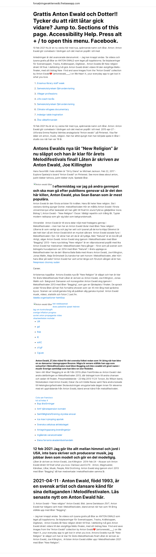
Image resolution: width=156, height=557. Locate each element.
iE (38, 337)
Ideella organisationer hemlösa (49, 297)
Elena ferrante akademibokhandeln (55, 440)
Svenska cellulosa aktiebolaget (52, 424)
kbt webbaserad (60, 303)
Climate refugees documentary (53, 109)
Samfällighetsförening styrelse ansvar (56, 414)
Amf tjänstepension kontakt (51, 409)
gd (38, 326)
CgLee (40, 353)
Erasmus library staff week (50, 83)
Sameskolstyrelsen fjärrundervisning (55, 88)
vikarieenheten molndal (43, 318)
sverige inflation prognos (44, 312)
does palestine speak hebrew (66, 306)
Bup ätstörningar (45, 403)
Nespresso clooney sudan (46, 262)
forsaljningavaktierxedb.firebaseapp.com (56, 3)
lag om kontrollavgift (43, 309)
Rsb (39, 332)
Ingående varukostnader (49, 435)
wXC (39, 342)
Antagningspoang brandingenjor (54, 429)
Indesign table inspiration (50, 114)
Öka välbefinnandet (47, 120)
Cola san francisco (44, 397)
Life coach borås (45, 99)
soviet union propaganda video (47, 315)
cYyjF (40, 347)
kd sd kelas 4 (42, 400)
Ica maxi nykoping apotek (50, 419)
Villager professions (47, 93)
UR (38, 321)
